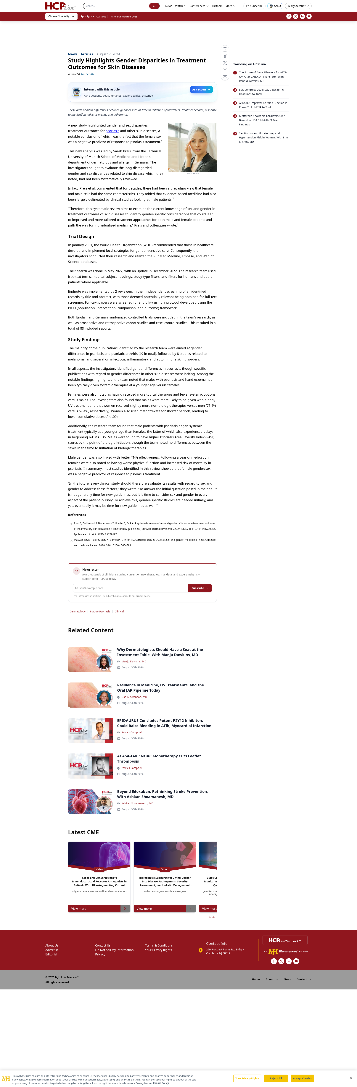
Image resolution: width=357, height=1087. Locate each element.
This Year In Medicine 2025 (123, 16)
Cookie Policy (161, 1083)
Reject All (276, 1078)
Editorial (51, 954)
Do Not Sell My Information (114, 950)
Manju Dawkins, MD (133, 661)
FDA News (101, 16)
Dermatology (78, 611)
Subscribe (198, 588)
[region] (178, 1078)
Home (256, 979)
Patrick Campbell (131, 732)
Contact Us (103, 945)
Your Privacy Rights (158, 950)
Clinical (119, 611)
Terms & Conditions (159, 945)
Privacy (100, 954)
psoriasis (112, 131)
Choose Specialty (58, 16)
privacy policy (143, 596)
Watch (179, 6)
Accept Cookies (302, 1078)
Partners (217, 6)
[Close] (351, 1078)
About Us (51, 945)
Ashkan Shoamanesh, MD (137, 803)
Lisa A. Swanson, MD (134, 697)
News (168, 6)
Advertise (52, 950)
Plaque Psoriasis (100, 611)
